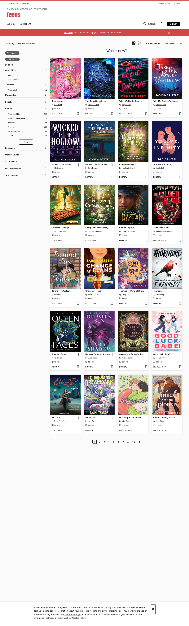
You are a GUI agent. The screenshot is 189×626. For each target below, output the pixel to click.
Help (178, 4)
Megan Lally (126, 105)
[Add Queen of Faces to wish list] (78, 367)
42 (133, 441)
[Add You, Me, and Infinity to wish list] (179, 177)
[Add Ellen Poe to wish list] (78, 430)
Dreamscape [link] (57, 101)
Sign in (173, 24)
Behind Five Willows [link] (61, 291)
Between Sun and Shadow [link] (97, 354)
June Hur (57, 294)
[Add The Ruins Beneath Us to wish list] (112, 114)
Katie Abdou (160, 421)
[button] (165, 4)
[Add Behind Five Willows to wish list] (78, 304)
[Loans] (162, 24)
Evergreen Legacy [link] (127, 164)
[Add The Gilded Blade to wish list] (179, 240)
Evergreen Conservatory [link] (96, 228)
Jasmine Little (161, 105)
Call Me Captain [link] (126, 228)
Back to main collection (19, 3)
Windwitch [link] (90, 417)
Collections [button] (26, 24)
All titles (11, 75)
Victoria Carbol (127, 358)
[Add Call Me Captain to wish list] (145, 240)
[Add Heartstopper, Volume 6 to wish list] (145, 430)
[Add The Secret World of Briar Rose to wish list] (145, 304)
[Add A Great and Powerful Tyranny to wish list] (145, 367)
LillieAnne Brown (128, 231)
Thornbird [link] (158, 291)
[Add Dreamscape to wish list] (78, 114)
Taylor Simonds (60, 231)
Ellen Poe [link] (55, 417)
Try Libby (68, 32)
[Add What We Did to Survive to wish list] (145, 114)
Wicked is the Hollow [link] (61, 164)
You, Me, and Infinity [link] (163, 164)
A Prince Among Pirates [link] (164, 417)
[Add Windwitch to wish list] (112, 430)
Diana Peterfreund (61, 421)
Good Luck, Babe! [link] (161, 354)
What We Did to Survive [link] (130, 101)
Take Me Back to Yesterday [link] (165, 101)
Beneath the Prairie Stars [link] (97, 164)
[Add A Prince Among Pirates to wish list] (179, 430)
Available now (13, 80)
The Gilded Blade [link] (161, 228)
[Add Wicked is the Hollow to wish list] (78, 177)
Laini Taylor (92, 421)
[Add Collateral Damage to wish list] (78, 240)
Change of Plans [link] (93, 291)
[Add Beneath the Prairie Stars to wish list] (112, 177)
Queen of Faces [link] (58, 354)
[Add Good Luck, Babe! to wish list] (179, 367)
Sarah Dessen (93, 294)
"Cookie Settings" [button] (72, 614)
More (26, 142)
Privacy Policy (104, 607)
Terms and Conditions (82, 607)
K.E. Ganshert (59, 168)
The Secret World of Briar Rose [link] (132, 291)
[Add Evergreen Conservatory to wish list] (112, 240)
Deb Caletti (160, 168)
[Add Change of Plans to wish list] (112, 304)
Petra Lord (58, 358)
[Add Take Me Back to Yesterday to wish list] (179, 114)
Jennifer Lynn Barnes (164, 231)
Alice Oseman (127, 421)
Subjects (11, 24)
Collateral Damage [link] (60, 228)
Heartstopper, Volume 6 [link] (130, 417)
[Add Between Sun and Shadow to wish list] (112, 367)
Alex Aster (58, 105)
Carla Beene (92, 168)
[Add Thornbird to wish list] (179, 304)
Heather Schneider (129, 168)
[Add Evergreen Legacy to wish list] (145, 177)
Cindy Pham (126, 294)
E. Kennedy (160, 294)
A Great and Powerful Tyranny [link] (132, 354)
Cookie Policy (78, 618)
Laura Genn (92, 358)
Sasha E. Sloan (93, 105)
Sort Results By (153, 43)
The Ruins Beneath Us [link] (95, 101)
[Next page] (139, 441)
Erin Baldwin (160, 358)
